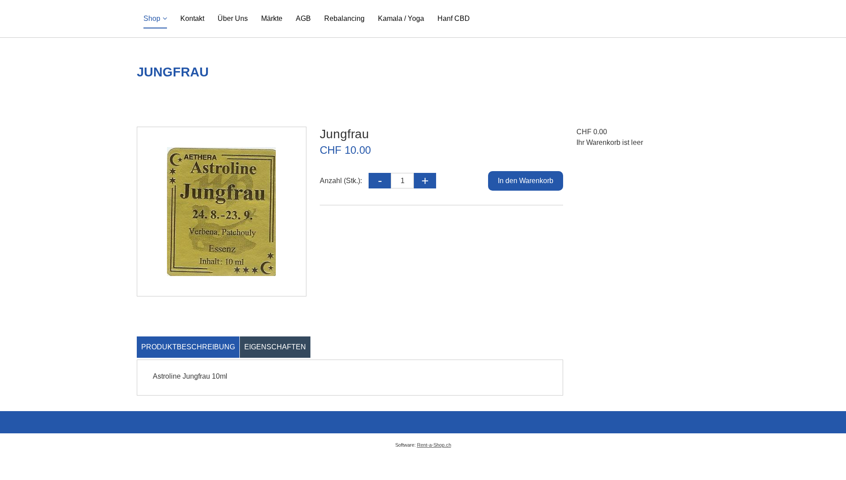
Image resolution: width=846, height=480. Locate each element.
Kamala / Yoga (401, 18)
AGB (303, 18)
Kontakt (192, 18)
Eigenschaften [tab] (275, 347)
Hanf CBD (453, 18)
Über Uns (233, 18)
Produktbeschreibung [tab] (188, 347)
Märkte (271, 18)
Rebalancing (344, 18)
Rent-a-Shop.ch (434, 445)
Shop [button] (151, 18)
